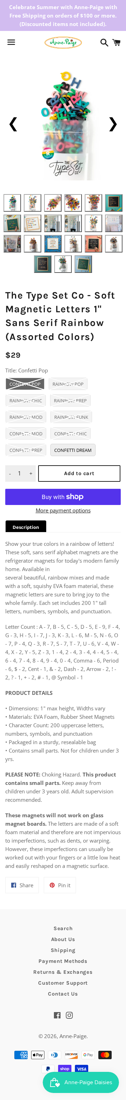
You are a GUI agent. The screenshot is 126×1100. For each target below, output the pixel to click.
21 (83, 264)
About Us (63, 939)
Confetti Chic (70, 433)
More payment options (63, 510)
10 (73, 223)
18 (113, 243)
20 (63, 264)
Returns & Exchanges (62, 972)
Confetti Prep (25, 450)
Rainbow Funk (71, 417)
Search (63, 928)
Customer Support (63, 983)
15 (53, 243)
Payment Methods (62, 961)
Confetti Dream (73, 450)
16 (73, 243)
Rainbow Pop (68, 384)
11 (93, 223)
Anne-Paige (72, 1036)
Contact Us (63, 994)
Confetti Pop (25, 384)
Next (113, 122)
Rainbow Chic (25, 400)
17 (93, 243)
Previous (13, 122)
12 (113, 223)
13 (12, 243)
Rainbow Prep (70, 400)
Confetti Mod (25, 433)
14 (32, 243)
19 (42, 264)
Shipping (63, 950)
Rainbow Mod (25, 417)
